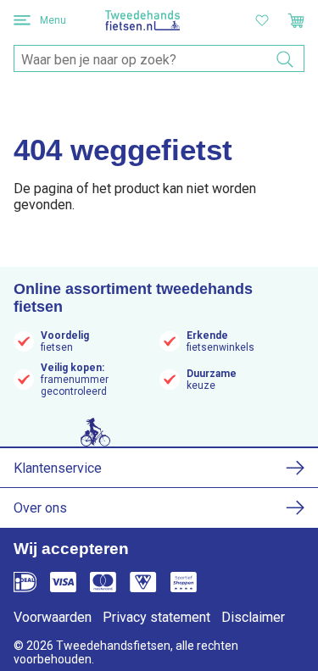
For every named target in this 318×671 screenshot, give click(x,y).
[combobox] (159, 59)
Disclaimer (253, 617)
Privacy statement (156, 617)
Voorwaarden (53, 617)
